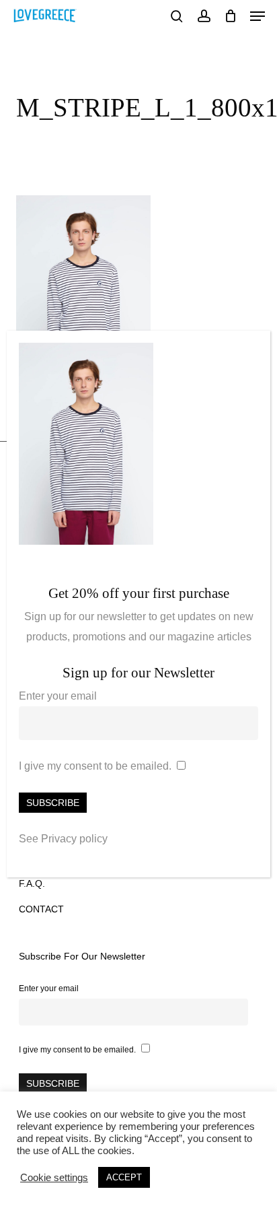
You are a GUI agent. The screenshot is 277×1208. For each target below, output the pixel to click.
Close (254, 348)
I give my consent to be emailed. (95, 766)
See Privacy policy (63, 838)
